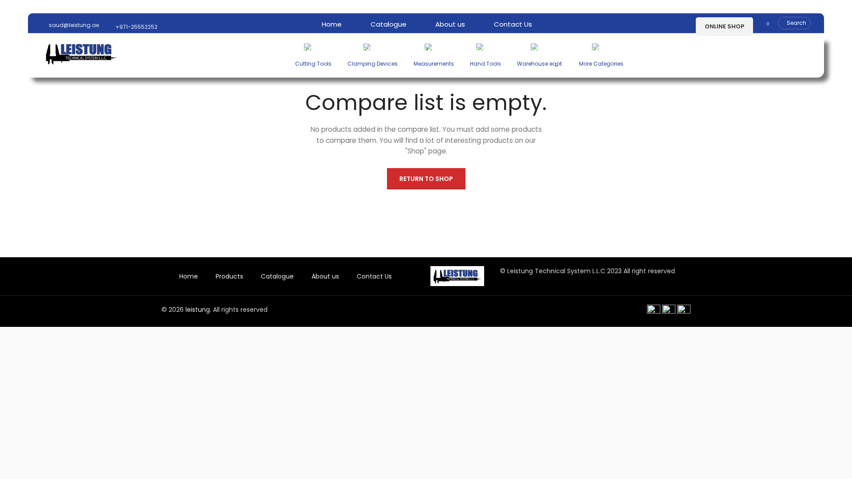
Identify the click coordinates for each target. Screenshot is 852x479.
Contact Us (374, 276)
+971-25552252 (136, 27)
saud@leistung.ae (73, 25)
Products (229, 276)
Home (188, 276)
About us (325, 276)
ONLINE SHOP (724, 26)
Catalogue (277, 276)
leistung (197, 309)
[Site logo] (81, 52)
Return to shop (426, 178)
